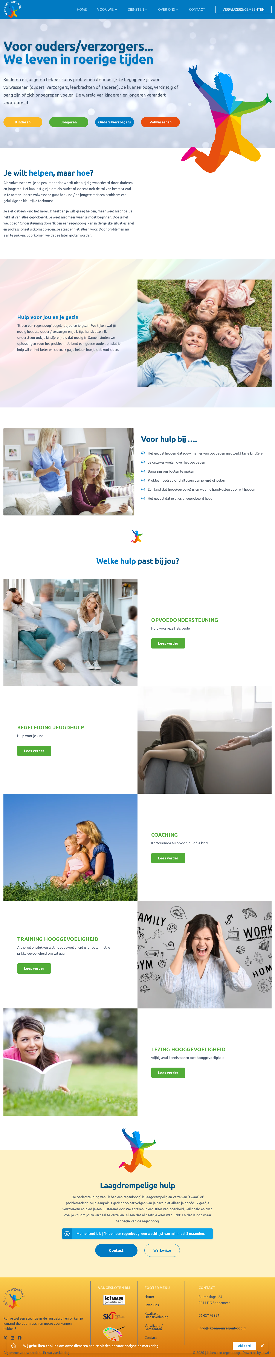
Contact (197, 9)
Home (82, 9)
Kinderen (23, 122)
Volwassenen (160, 122)
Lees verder (168, 643)
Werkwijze (162, 1250)
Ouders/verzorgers (114, 122)
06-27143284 (209, 1315)
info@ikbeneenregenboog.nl (222, 1328)
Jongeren (69, 122)
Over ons (166, 9)
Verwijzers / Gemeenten (154, 1327)
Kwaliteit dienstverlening (156, 1315)
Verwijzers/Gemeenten (243, 9)
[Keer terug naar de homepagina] (12, 9)
